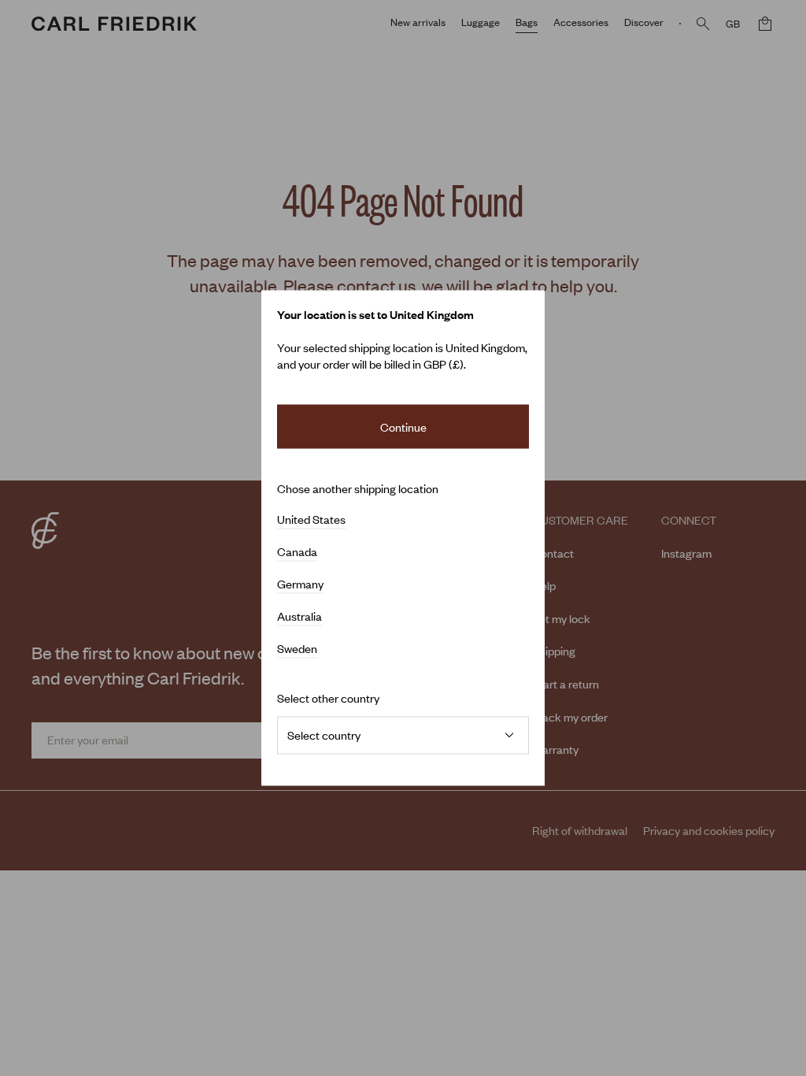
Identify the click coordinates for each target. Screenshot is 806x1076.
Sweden (297, 649)
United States (311, 520)
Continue (403, 426)
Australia (299, 617)
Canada (297, 552)
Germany (300, 584)
